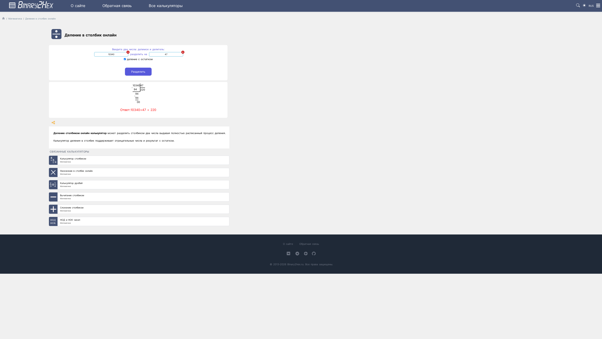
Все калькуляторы (166, 5)
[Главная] (3, 19)
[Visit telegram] (297, 254)
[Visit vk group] (288, 254)
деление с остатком (139, 59)
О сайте (78, 5)
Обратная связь (117, 5)
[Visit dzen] (306, 254)
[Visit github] (314, 254)
